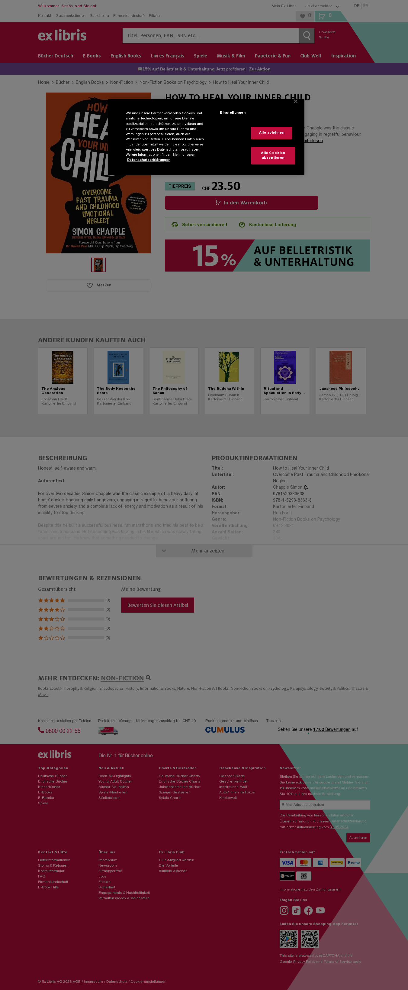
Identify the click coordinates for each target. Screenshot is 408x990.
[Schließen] (295, 101)
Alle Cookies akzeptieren (273, 155)
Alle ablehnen (271, 133)
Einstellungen (233, 113)
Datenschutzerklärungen (148, 160)
